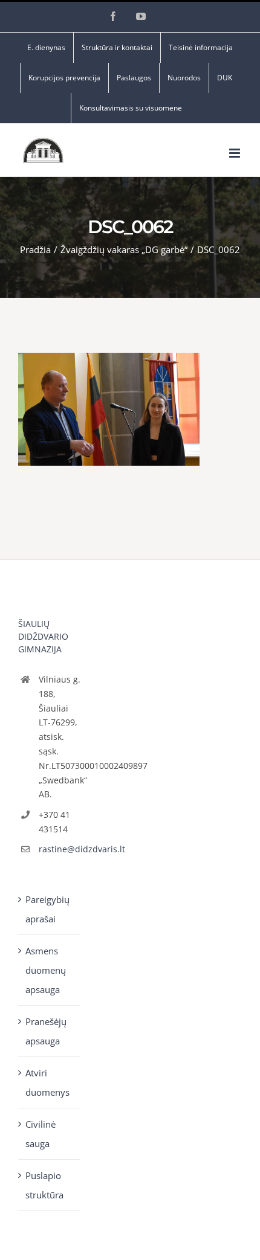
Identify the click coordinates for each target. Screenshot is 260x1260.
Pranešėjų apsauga (46, 1031)
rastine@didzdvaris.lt (60, 849)
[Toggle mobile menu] (235, 153)
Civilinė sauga (40, 1133)
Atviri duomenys (47, 1082)
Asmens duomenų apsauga (45, 970)
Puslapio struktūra (44, 1185)
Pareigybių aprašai (47, 909)
